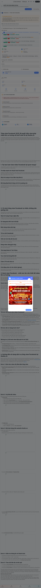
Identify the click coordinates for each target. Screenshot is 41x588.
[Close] (31, 278)
